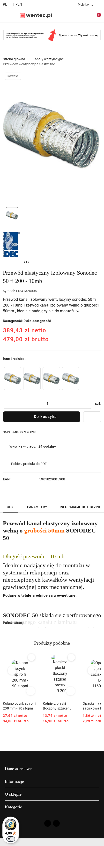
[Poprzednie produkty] (12, 670)
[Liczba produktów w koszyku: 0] (95, 15)
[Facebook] (47, 823)
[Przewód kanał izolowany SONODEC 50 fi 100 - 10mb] (12, 378)
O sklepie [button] (13, 794)
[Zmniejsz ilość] (6, 403)
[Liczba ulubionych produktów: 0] (85, 15)
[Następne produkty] (92, 670)
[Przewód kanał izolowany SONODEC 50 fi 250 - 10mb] (70, 378)
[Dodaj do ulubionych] (92, 416)
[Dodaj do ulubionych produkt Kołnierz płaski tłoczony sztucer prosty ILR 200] (71, 657)
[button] (16, 262)
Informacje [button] (14, 781)
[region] (41, 378)
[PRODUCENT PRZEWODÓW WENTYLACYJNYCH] (11, 244)
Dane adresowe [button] (18, 768)
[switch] (10, 839)
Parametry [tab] (37, 507)
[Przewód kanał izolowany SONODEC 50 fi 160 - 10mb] (51, 378)
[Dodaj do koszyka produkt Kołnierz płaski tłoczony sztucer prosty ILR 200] (70, 691)
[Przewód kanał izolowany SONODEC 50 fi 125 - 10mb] (31, 378)
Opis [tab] (11, 507)
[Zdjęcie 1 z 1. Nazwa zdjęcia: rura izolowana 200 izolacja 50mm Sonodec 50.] (12, 215)
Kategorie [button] (13, 807)
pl (5, 4)
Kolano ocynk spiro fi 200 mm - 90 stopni (19, 706)
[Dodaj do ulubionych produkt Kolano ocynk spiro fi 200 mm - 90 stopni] (31, 657)
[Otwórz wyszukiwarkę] (75, 15)
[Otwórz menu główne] (5, 15)
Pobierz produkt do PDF (29, 464)
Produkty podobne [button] (52, 643)
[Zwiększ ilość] (88, 403)
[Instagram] (56, 823)
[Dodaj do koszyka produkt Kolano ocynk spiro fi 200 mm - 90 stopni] (30, 691)
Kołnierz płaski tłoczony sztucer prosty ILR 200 (56, 706)
